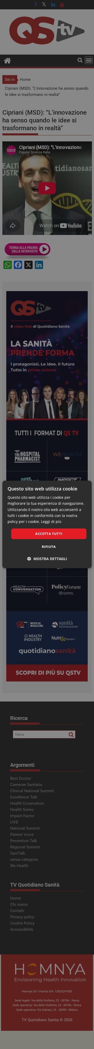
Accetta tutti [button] (48, 533)
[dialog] (47, 524)
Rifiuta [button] (49, 547)
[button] (47, 559)
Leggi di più (51, 521)
